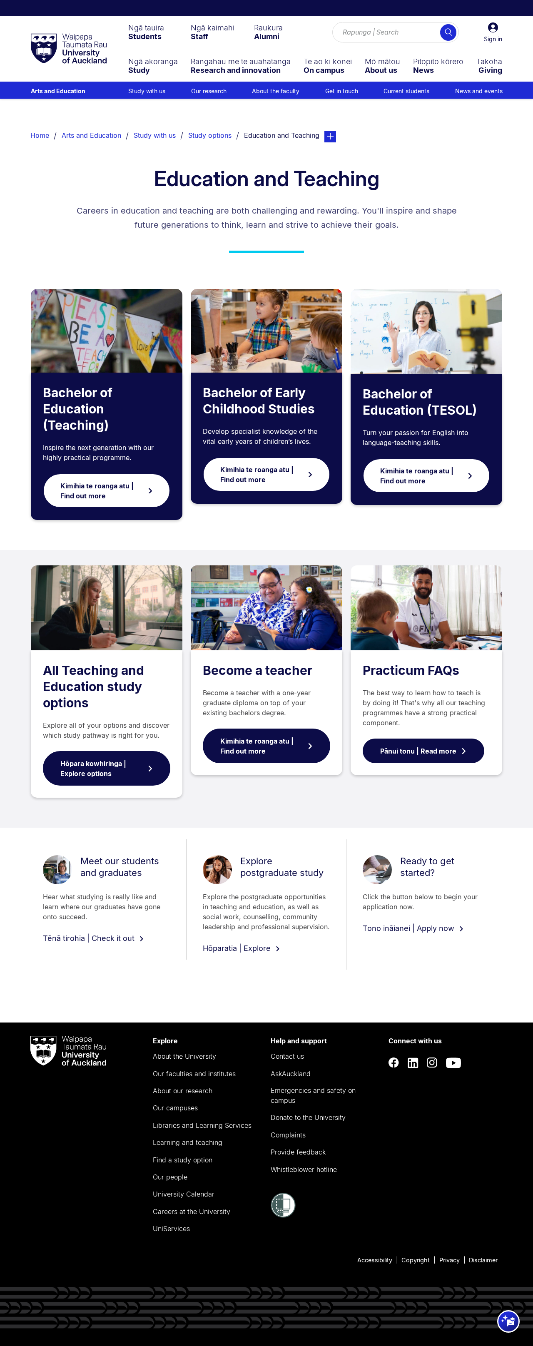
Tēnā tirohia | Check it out (90, 938)
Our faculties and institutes (194, 1074)
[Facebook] (394, 1062)
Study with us (155, 135)
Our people (170, 1177)
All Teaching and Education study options (93, 686)
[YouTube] (453, 1062)
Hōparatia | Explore (238, 948)
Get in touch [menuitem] (341, 91)
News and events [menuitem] (479, 91)
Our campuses (175, 1108)
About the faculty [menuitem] (275, 91)
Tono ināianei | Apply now (409, 928)
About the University (184, 1056)
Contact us (287, 1056)
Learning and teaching (187, 1142)
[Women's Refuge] (283, 1215)
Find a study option (182, 1160)
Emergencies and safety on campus (313, 1095)
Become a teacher (257, 670)
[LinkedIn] (413, 1062)
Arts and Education (58, 91)
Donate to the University (308, 1117)
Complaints (288, 1135)
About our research (182, 1091)
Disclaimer (483, 1260)
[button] (493, 32)
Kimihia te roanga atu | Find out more (97, 491)
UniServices (171, 1228)
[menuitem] (146, 32)
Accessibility (374, 1260)
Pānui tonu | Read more (418, 751)
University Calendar (183, 1194)
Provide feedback (298, 1152)
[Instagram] (432, 1062)
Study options (210, 135)
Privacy (449, 1260)
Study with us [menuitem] (146, 91)
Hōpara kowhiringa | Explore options (93, 768)
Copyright (415, 1260)
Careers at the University (191, 1211)
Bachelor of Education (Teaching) (77, 409)
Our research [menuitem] (209, 91)
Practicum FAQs (411, 670)
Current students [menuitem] (406, 91)
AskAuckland (291, 1074)
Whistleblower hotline (304, 1169)
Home (39, 135)
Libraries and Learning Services (202, 1125)
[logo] (69, 49)
